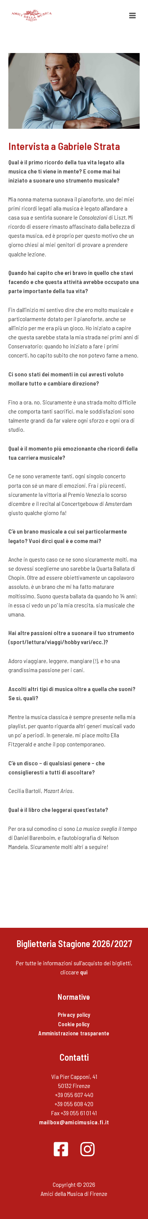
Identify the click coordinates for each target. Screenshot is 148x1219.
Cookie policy (74, 1024)
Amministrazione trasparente (73, 1033)
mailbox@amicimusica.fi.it (74, 1121)
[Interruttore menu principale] (132, 15)
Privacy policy (74, 1014)
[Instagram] (87, 1149)
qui (84, 972)
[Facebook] (61, 1149)
